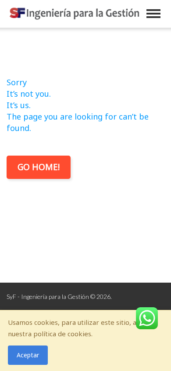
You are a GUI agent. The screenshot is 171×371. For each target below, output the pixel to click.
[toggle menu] (153, 13)
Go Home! (39, 167)
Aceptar (28, 355)
